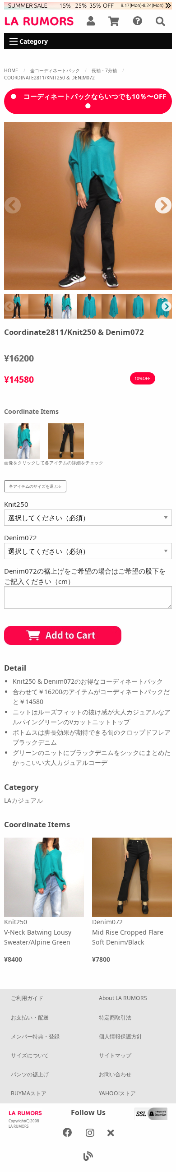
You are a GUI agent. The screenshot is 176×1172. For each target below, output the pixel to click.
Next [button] (163, 205)
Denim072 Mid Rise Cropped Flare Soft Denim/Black (127, 931)
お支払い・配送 (30, 1017)
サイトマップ (115, 1055)
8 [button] (108, 285)
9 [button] (121, 285)
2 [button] (27, 285)
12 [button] (162, 285)
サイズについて (30, 1055)
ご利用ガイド (27, 998)
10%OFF (142, 378)
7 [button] (94, 285)
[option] (88, 206)
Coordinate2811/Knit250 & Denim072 (49, 77)
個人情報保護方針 (120, 1036)
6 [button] (81, 285)
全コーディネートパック (55, 70)
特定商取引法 (115, 1017)
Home (11, 70)
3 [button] (40, 285)
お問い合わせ (115, 1074)
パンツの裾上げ (30, 1074)
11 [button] (148, 285)
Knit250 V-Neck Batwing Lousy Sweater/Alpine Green (37, 931)
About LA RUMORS (123, 998)
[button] (160, 21)
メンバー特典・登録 (35, 1036)
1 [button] (13, 285)
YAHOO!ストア (117, 1093)
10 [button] (135, 285)
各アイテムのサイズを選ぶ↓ (35, 486)
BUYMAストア (28, 1093)
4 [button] (54, 285)
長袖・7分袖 (104, 70)
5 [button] (67, 285)
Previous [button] (12, 205)
